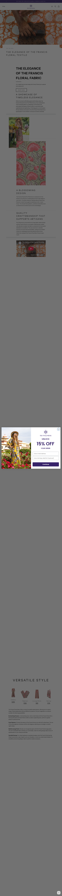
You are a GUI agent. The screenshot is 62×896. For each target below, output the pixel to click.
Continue (45, 464)
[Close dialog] (58, 429)
